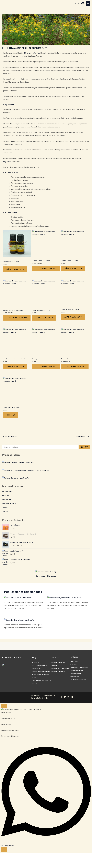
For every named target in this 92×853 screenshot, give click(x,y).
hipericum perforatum (32, 53)
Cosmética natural (9, 503)
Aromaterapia (7, 491)
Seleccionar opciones (46, 268)
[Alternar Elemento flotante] (4, 849)
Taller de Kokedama (58, 671)
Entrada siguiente (82, 436)
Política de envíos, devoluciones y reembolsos (76, 674)
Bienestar (5, 495)
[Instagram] (68, 697)
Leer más (11, 415)
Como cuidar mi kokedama (46, 576)
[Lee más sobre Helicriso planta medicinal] (17, 597)
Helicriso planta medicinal (41, 671)
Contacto (74, 665)
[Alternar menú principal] (88, 3)
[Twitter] (65, 697)
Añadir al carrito (15, 269)
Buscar (84, 447)
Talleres (5, 512)
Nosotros (74, 661)
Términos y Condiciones (79, 668)
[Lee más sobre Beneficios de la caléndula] (19, 620)
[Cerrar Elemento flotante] (4, 706)
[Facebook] (62, 697)
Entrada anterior (9, 436)
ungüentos (7, 162)
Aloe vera (35, 662)
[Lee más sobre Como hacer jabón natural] (64, 597)
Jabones (5, 508)
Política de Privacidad (78, 680)
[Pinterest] (72, 697)
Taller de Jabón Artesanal (60, 668)
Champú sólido (7, 499)
